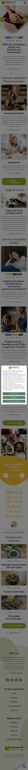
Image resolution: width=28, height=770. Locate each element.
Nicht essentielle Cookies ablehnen (14, 401)
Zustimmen (14, 397)
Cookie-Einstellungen (14, 393)
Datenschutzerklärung (7, 389)
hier (17, 387)
